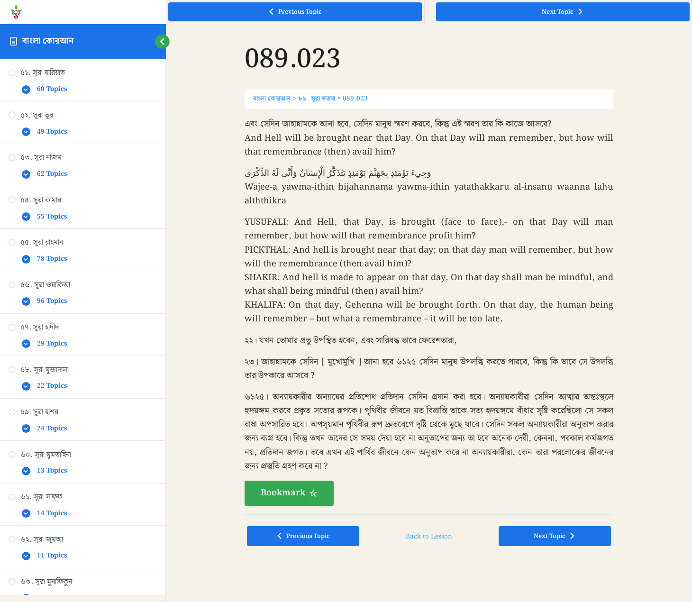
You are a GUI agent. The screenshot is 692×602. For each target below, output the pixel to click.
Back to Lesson (429, 536)
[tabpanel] (429, 311)
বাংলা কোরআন (47, 41)
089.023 (355, 98)
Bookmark (283, 493)
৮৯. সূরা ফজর (316, 98)
